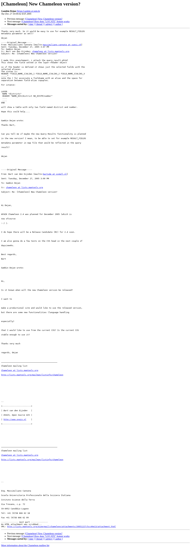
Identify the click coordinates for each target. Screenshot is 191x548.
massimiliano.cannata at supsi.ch (62, 45)
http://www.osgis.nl (15, 419)
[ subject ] (48, 24)
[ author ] (58, 24)
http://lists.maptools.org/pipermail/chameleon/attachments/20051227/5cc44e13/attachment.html (61, 526)
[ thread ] (39, 24)
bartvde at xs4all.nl (55, 174)
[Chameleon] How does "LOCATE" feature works (45, 21)
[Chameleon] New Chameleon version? (43, 19)
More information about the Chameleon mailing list (25, 545)
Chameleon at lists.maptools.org (19, 370)
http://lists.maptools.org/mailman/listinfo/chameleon (32, 375)
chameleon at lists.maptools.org (50, 51)
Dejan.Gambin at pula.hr (28, 11)
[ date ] (31, 24)
